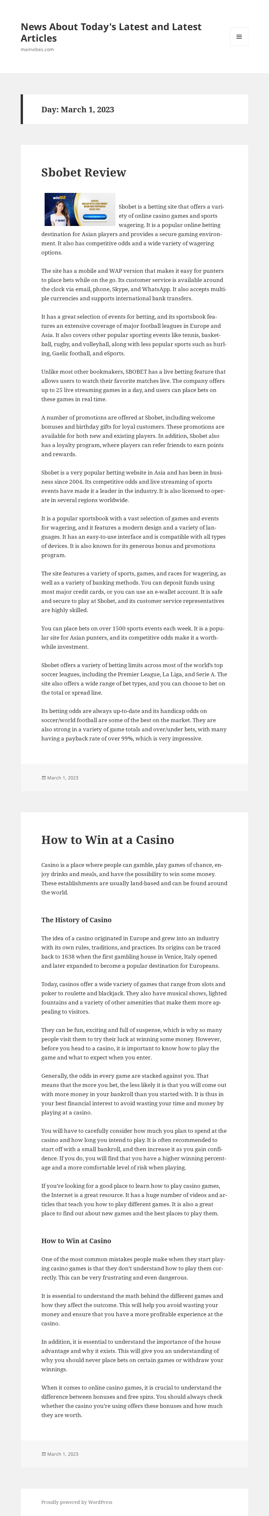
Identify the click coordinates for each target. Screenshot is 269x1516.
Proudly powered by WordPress (76, 1502)
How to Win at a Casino (107, 839)
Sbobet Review (83, 172)
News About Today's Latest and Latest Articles (111, 32)
